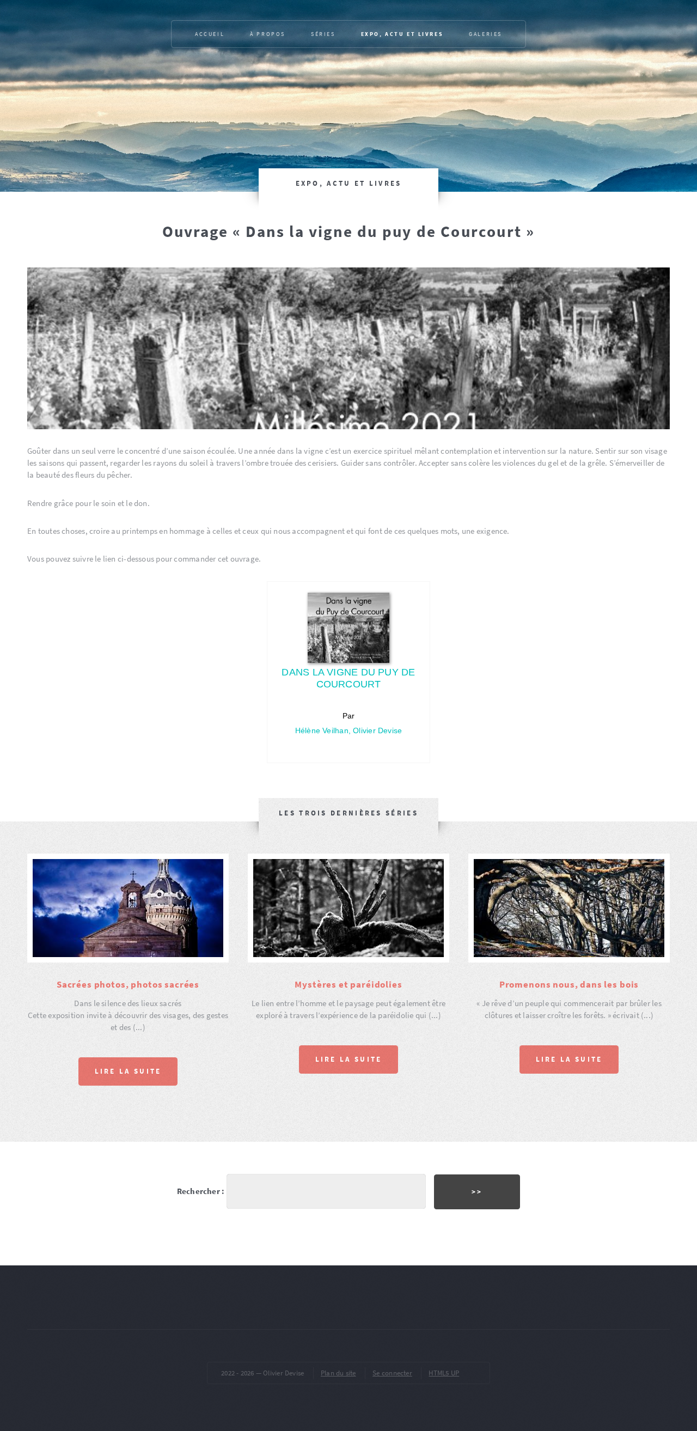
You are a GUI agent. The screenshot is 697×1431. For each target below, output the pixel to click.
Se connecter (392, 1373)
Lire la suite (128, 1071)
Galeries (485, 34)
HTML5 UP (444, 1373)
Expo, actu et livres (402, 34)
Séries (323, 34)
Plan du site (338, 1373)
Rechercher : (201, 1191)
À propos (267, 34)
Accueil (209, 34)
